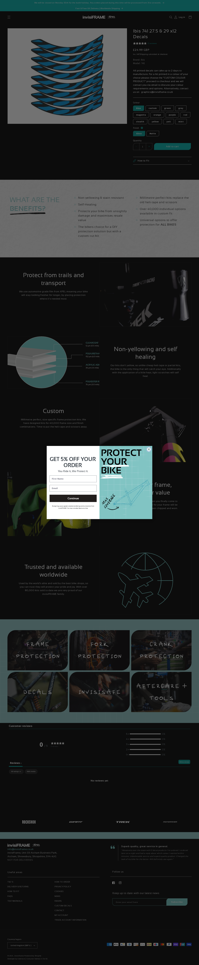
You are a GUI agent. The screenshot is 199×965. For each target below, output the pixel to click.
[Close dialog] (148, 449)
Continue (73, 498)
